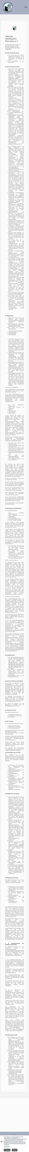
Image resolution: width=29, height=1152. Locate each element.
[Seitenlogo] (8, 7)
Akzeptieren (7, 1150)
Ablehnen (14, 1150)
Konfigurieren (7, 1146)
